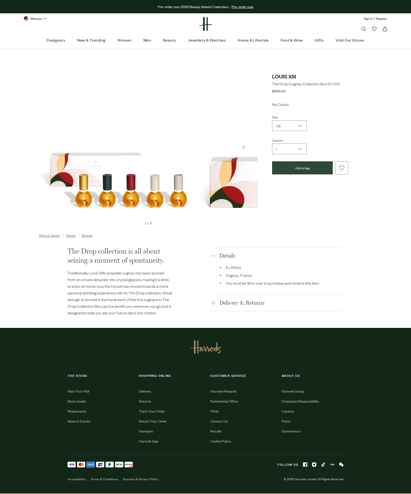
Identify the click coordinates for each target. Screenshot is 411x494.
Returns (145, 400)
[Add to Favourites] (341, 167)
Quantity (278, 140)
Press (286, 420)
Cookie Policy (220, 440)
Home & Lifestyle (253, 40)
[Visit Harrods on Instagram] (314, 464)
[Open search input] (364, 29)
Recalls (215, 430)
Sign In (368, 18)
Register (381, 18)
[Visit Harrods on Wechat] (341, 464)
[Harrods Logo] (205, 347)
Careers (288, 410)
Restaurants (77, 410)
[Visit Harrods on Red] (332, 464)
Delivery (145, 390)
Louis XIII (284, 76)
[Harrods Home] (205, 24)
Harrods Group (293, 390)
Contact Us (219, 420)
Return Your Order (153, 420)
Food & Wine (292, 40)
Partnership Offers (224, 400)
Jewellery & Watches (207, 40)
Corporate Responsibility (300, 400)
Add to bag (302, 168)
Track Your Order (152, 410)
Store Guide (77, 400)
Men (147, 40)
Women (124, 40)
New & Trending (91, 40)
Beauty (169, 40)
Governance (291, 430)
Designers (56, 40)
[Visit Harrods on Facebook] (305, 464)
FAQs (214, 410)
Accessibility (77, 479)
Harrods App (148, 440)
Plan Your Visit (78, 390)
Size (275, 117)
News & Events (79, 420)
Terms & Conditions (104, 479)
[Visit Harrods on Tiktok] (323, 464)
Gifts (319, 40)
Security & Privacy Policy (141, 479)
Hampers (146, 430)
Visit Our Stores (350, 40)
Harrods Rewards (223, 390)
